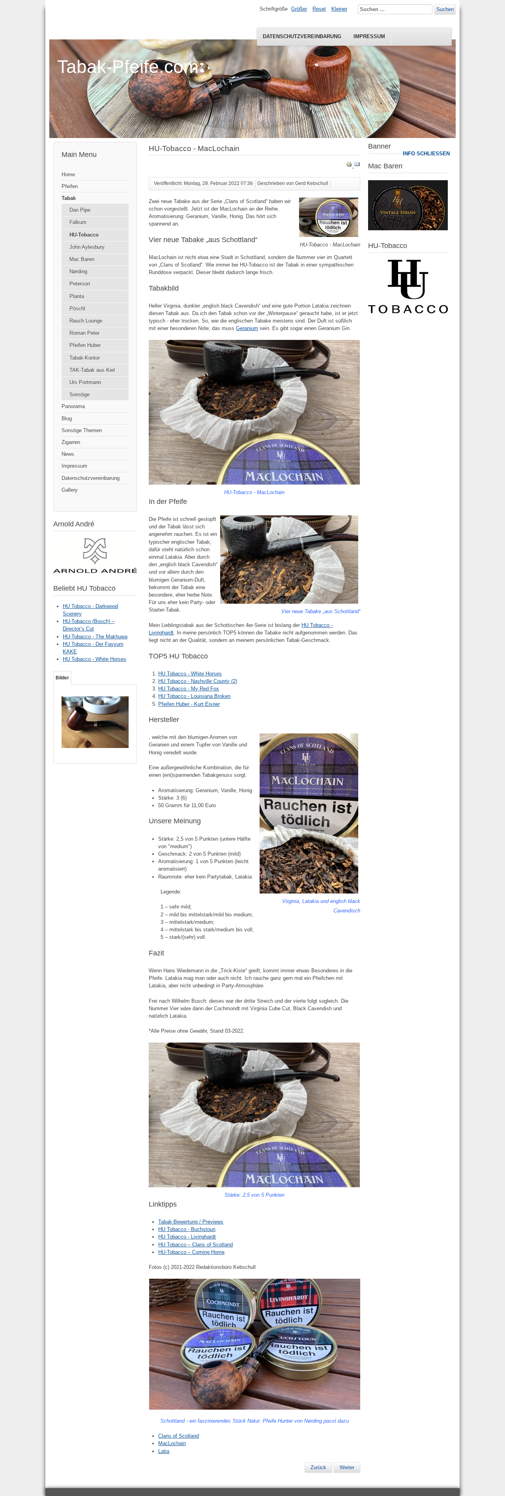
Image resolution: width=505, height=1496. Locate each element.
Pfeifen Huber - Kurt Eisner (189, 704)
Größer (299, 9)
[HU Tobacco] (408, 312)
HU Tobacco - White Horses (190, 674)
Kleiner (339, 9)
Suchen (445, 9)
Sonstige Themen (82, 430)
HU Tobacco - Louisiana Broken (194, 696)
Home (68, 174)
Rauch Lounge (85, 321)
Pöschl (77, 309)
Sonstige (79, 394)
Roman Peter (84, 333)
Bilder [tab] (62, 677)
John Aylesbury (87, 247)
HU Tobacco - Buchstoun (186, 1229)
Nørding (78, 271)
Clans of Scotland (178, 1436)
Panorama (73, 406)
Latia (163, 1451)
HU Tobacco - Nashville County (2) (197, 681)
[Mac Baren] (408, 228)
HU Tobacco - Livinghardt (187, 1237)
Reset (319, 9)
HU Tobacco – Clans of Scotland (195, 1245)
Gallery (70, 490)
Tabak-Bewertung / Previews (190, 1222)
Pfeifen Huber (85, 345)
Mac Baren (81, 259)
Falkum (77, 222)
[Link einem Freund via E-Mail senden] (357, 166)
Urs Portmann (85, 382)
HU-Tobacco (84, 235)
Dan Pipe (79, 210)
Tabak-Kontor (84, 358)
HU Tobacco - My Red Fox (188, 689)
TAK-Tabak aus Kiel (92, 370)
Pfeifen (70, 186)
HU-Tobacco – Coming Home (191, 1252)
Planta (76, 296)
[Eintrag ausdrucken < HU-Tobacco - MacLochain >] (350, 166)
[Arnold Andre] (95, 571)
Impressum (369, 36)
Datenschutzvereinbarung (302, 36)
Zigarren (71, 442)
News (68, 454)
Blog (67, 419)
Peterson (79, 284)
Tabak (69, 198)
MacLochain (172, 1443)
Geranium (247, 328)
